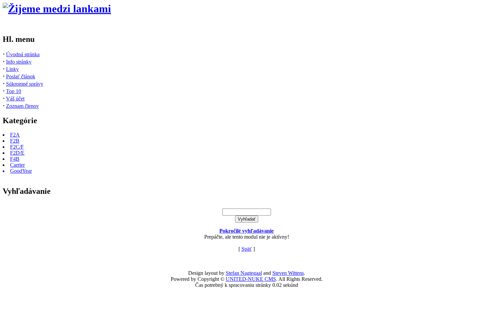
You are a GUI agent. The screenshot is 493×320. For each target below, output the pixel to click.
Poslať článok (20, 76)
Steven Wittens (288, 273)
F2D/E (17, 153)
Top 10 (13, 91)
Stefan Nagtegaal (244, 273)
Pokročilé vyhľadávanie (246, 231)
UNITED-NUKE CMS (251, 279)
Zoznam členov (22, 106)
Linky (12, 69)
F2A (15, 135)
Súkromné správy (24, 84)
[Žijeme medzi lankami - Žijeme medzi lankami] (57, 9)
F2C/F (17, 147)
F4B (14, 159)
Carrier (17, 165)
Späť (246, 249)
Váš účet (15, 98)
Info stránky (19, 62)
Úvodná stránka (23, 54)
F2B (14, 141)
